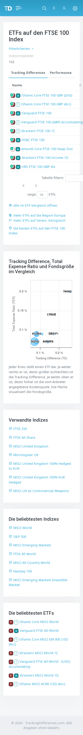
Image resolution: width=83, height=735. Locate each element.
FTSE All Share (24, 437)
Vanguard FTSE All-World (39, 630)
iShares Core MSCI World (39, 622)
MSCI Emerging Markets (32, 545)
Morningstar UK (26, 455)
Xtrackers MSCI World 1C (38, 653)
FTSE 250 (20, 428)
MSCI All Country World (31, 562)
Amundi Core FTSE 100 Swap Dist (47, 149)
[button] (44, 8)
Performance (61, 72)
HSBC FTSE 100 (32, 140)
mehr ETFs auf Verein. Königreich (39, 220)
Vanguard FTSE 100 (36, 113)
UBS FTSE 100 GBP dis (38, 166)
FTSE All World (24, 554)
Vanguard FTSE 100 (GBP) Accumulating (52, 122)
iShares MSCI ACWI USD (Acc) (42, 684)
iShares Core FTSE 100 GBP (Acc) (46, 104)
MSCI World (22, 528)
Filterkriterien (20, 48)
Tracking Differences (28, 72)
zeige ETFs (41, 194)
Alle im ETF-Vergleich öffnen (35, 205)
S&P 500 (19, 536)
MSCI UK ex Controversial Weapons (41, 491)
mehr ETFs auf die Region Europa (39, 215)
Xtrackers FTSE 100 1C (38, 131)
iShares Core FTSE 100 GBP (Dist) (46, 95)
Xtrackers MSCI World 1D (39, 675)
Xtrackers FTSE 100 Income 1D (44, 157)
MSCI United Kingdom (30, 446)
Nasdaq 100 (22, 571)
